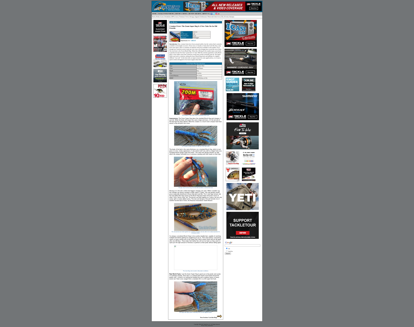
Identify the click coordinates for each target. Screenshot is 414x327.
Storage (192, 17)
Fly (222, 17)
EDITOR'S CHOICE (181, 13)
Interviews (218, 17)
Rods (157, 17)
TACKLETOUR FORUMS (166, 13)
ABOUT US (205, 13)
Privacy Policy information (207, 325)
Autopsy (231, 17)
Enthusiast (204, 17)
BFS (173, 17)
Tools (187, 17)
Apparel (197, 17)
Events (226, 17)
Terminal (181, 17)
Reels (153, 17)
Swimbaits (168, 17)
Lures (162, 17)
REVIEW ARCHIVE (195, 13)
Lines (176, 17)
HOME (154, 13)
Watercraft (211, 17)
